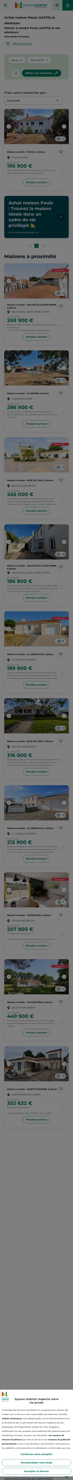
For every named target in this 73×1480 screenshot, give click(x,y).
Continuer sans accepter (36, 1454)
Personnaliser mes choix (36, 1462)
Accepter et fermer (36, 1471)
